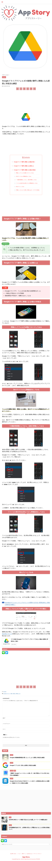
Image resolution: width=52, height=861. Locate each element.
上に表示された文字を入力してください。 (12, 737)
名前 (4, 718)
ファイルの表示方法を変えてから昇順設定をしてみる (25, 183)
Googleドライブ (7, 634)
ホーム (24, 853)
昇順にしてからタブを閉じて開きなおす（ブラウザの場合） (27, 190)
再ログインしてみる (19, 186)
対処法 (14, 693)
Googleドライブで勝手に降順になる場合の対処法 (24, 169)
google (4, 691)
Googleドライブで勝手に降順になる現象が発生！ (24, 161)
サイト (4, 729)
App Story (26, 857)
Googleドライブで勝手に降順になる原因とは (23, 165)
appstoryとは (29, 853)
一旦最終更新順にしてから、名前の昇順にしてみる (25, 179)
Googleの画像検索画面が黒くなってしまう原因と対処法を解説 (27, 757)
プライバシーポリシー (37, 853)
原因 (11, 693)
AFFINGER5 (38, 859)
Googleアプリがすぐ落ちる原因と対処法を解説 (23, 765)
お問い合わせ (14, 853)
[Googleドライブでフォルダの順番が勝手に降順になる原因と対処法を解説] (27, 88)
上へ (20, 853)
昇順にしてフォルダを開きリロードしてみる (24, 172)
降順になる (18, 693)
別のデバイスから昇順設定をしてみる (22, 176)
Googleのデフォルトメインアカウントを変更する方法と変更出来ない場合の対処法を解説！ (27, 603)
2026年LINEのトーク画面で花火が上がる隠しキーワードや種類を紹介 (28, 819)
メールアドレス (6, 723)
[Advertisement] (26, 101)
